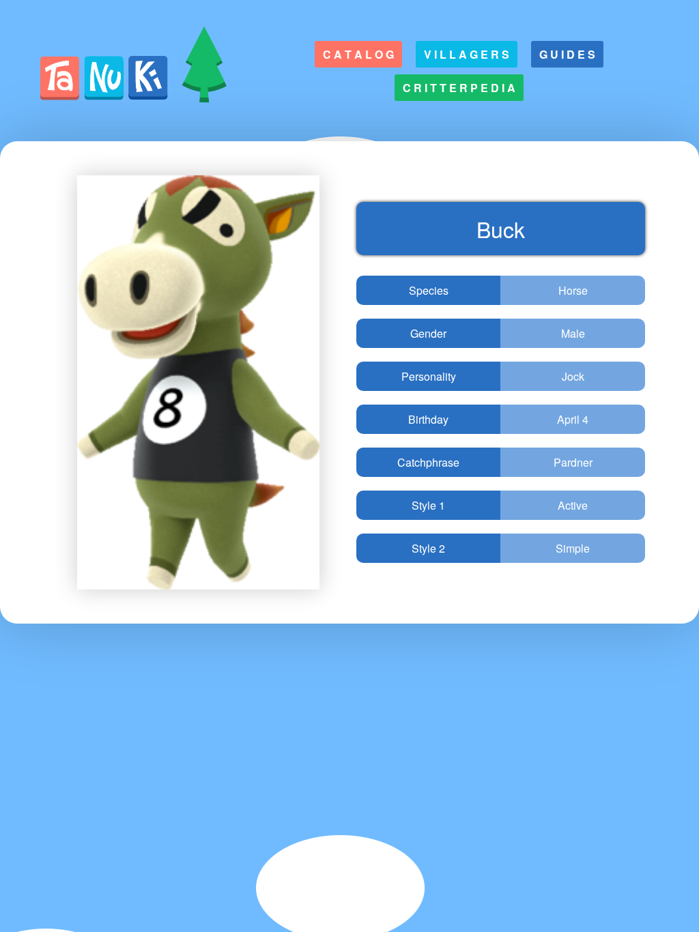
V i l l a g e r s (466, 54)
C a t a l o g (358, 54)
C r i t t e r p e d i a (459, 88)
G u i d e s (567, 54)
